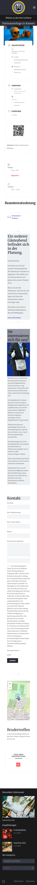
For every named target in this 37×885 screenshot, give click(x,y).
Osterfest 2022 (20, 843)
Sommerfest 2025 (8, 820)
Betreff (9, 532)
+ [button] (10, 683)
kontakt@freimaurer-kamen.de (21, 61)
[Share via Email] (18, 765)
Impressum (30, 881)
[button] (34, 7)
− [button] (10, 687)
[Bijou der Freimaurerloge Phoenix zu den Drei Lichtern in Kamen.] (18, 7)
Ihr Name (10, 503)
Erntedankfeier (20, 830)
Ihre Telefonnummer (14, 512)
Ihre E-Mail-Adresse (13, 522)
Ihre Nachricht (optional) (15, 541)
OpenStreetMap (19, 719)
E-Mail (17, 470)
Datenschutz (18, 881)
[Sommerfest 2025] (18, 807)
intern (15, 115)
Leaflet (12, 719)
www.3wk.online (14, 318)
